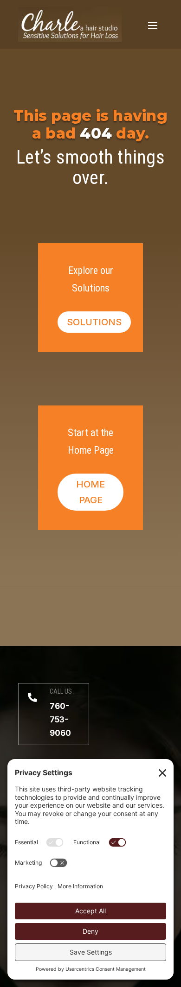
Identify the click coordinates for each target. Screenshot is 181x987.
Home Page (90, 492)
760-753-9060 (60, 720)
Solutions (94, 322)
